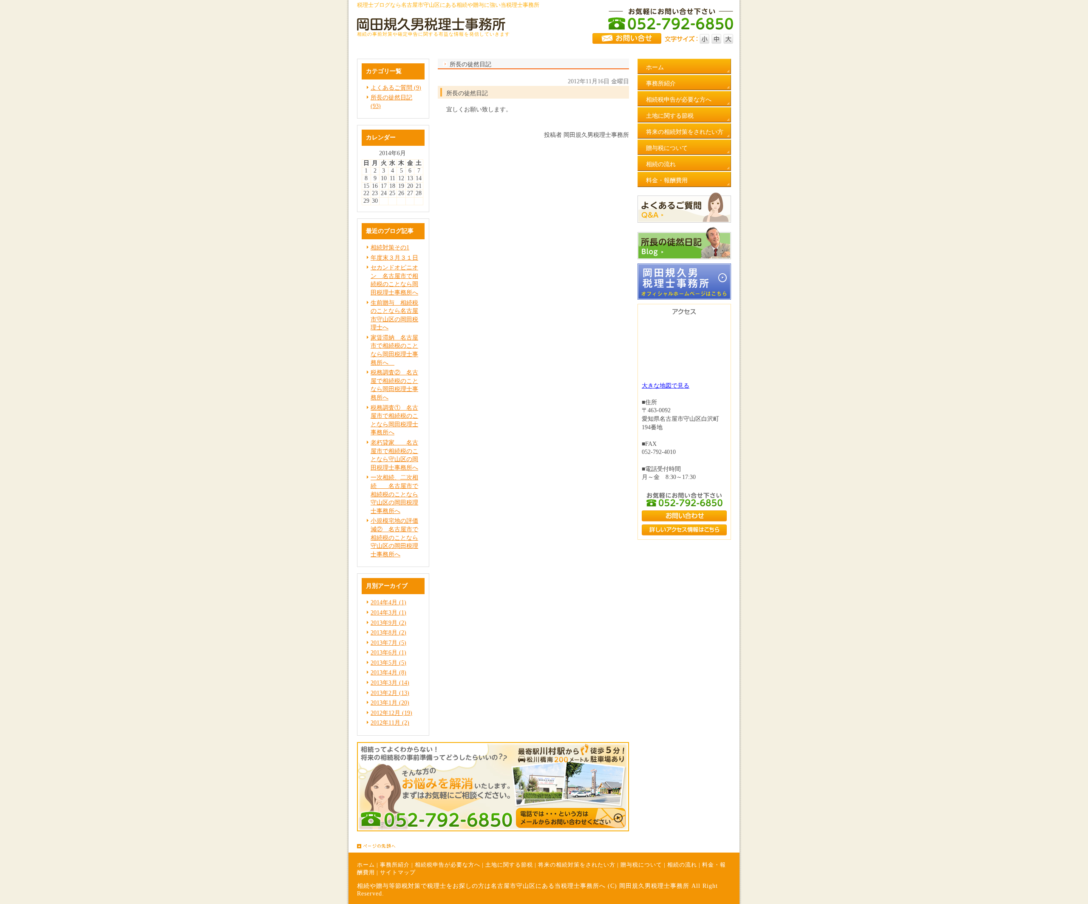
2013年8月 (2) (388, 632)
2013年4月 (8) (388, 672)
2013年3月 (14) (390, 683)
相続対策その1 (390, 247)
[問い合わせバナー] (493, 829)
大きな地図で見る (665, 386)
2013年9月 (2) (388, 623)
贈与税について (641, 865)
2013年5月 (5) (388, 663)
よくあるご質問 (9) (396, 88)
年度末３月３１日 (394, 258)
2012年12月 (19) (391, 713)
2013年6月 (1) (388, 652)
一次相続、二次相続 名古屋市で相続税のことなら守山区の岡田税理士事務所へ (394, 494)
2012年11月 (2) (390, 723)
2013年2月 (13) (390, 693)
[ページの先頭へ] (548, 846)
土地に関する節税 (509, 865)
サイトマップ (398, 873)
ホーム (366, 865)
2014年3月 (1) (388, 612)
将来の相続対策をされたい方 (576, 865)
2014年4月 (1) (388, 602)
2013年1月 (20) (390, 703)
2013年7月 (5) (388, 643)
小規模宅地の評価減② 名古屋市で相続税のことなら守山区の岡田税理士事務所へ (394, 537)
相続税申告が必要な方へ (447, 865)
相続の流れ (682, 865)
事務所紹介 (395, 865)
